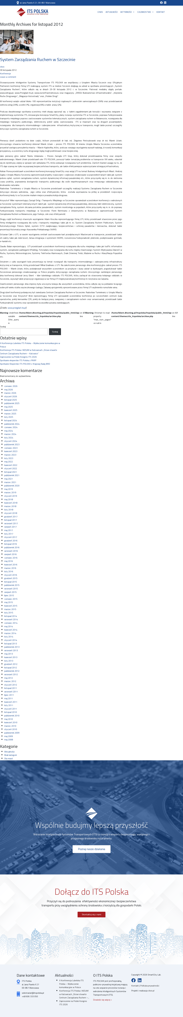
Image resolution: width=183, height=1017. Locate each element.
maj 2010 (8, 719)
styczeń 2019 (10, 496)
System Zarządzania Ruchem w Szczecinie (37, 59)
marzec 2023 (10, 455)
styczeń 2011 (10, 709)
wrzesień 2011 (11, 692)
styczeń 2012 (10, 685)
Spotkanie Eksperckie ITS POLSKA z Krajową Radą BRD (25, 364)
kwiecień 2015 (10, 606)
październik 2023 (11, 444)
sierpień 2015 (10, 592)
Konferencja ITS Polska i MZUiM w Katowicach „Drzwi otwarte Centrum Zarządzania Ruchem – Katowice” (28, 351)
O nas (100, 12)
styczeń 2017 (10, 537)
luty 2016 (8, 571)
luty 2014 (8, 637)
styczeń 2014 (10, 640)
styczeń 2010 (10, 729)
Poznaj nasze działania (91, 849)
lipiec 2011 (9, 695)
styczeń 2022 (10, 468)
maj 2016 (8, 561)
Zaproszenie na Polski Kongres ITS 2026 (18, 357)
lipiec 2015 (9, 595)
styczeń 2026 (10, 396)
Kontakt (160, 12)
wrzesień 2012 (11, 674)
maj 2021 (8, 479)
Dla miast (8, 758)
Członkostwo (144, 12)
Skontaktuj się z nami (91, 914)
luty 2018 (8, 510)
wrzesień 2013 (11, 650)
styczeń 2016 (10, 575)
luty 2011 (8, 705)
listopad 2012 (10, 668)
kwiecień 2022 (10, 465)
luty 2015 (8, 613)
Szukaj (3, 326)
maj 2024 (8, 431)
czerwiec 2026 (10, 386)
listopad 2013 (10, 644)
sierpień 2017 (10, 527)
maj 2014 (8, 626)
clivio (2, 67)
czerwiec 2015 (10, 599)
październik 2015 (11, 585)
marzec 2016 (10, 568)
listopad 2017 (10, 520)
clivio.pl (151, 991)
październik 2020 (11, 486)
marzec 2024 (10, 434)
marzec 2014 (10, 633)
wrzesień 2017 (11, 523)
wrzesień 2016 (11, 551)
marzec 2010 (10, 726)
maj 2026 (8, 390)
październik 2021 (11, 475)
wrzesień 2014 (11, 619)
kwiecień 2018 (10, 503)
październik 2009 (11, 733)
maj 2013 (8, 654)
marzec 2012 (10, 681)
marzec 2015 (10, 609)
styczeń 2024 (10, 441)
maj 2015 (8, 602)
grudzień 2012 (10, 664)
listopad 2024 (10, 420)
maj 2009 (8, 736)
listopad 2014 (10, 616)
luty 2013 (8, 661)
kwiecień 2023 (10, 451)
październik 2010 (11, 716)
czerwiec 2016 (10, 558)
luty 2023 (8, 458)
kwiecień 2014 (10, 630)
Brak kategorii (10, 755)
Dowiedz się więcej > (102, 1000)
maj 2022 (8, 462)
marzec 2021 (10, 482)
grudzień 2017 (10, 517)
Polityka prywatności (149, 986)
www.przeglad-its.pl (17, 308)
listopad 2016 (10, 544)
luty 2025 (8, 417)
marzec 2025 (10, 414)
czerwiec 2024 (10, 427)
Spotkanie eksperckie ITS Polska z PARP (18, 360)
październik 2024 (11, 424)
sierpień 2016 (10, 554)
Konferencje (5, 73)
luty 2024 (8, 438)
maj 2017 (8, 530)
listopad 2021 (10, 472)
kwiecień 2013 (10, 657)
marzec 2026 (10, 393)
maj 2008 (8, 740)
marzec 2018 (10, 506)
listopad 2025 (10, 400)
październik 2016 (11, 547)
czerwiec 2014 (10, 623)
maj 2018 (8, 499)
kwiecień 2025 (10, 410)
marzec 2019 (10, 492)
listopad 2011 (10, 688)
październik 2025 (11, 403)
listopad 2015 (10, 582)
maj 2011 (8, 698)
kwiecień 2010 (10, 722)
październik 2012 (11, 671)
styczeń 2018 (10, 513)
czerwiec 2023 (10, 448)
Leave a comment (8, 77)
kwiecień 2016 (10, 565)
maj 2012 (8, 678)
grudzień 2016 (10, 541)
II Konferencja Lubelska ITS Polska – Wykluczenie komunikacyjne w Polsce (30, 345)
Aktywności (126, 12)
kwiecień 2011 (10, 702)
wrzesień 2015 (11, 589)
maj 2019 (8, 489)
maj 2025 (8, 407)
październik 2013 (11, 647)
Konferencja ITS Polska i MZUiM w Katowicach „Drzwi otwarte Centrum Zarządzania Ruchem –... (74, 994)
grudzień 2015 (10, 578)
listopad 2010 (10, 712)
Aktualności (112, 12)
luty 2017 (8, 534)
